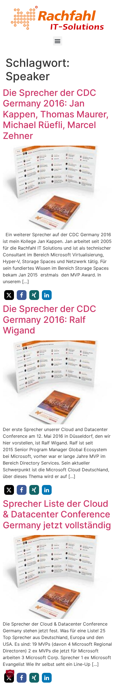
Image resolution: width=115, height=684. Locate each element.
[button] (57, 41)
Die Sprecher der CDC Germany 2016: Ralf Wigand (49, 319)
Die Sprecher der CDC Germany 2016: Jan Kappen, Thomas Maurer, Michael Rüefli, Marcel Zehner (56, 114)
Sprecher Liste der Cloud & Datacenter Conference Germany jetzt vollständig (57, 514)
